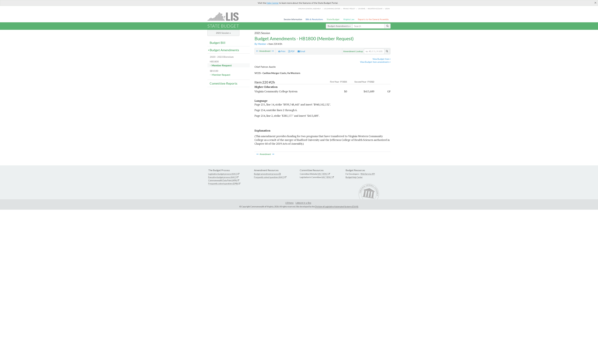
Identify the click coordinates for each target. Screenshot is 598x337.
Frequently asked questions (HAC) (269, 177)
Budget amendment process (266, 174)
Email (302, 51)
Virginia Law (348, 19)
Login (387, 9)
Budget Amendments (338, 26)
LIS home (361, 9)
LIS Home (289, 203)
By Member (260, 43)
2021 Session (223, 33)
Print (282, 51)
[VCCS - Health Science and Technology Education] (273, 51)
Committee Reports (223, 83)
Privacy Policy (349, 9)
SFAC (325, 174)
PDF (292, 51)
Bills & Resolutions (314, 19)
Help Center (273, 3)
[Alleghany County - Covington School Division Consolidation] (257, 51)
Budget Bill (217, 42)
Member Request (222, 65)
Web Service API (368, 174)
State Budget (333, 19)
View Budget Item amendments (375, 62)
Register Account (375, 9)
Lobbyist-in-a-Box (303, 203)
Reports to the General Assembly (373, 19)
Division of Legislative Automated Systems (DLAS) (336, 206)
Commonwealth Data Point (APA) (222, 180)
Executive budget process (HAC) (222, 177)
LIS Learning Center (332, 9)
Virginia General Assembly (309, 9)
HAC (320, 174)
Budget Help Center (354, 177)
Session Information (293, 19)
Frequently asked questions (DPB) (223, 183)
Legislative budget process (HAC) (222, 174)
